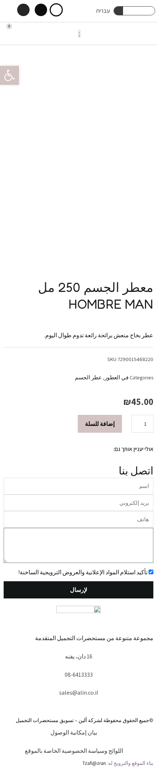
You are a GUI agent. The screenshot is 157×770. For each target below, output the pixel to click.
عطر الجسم (88, 377)
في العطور (116, 377)
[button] (148, 33)
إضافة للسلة (100, 424)
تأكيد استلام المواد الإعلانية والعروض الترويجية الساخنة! (83, 572)
